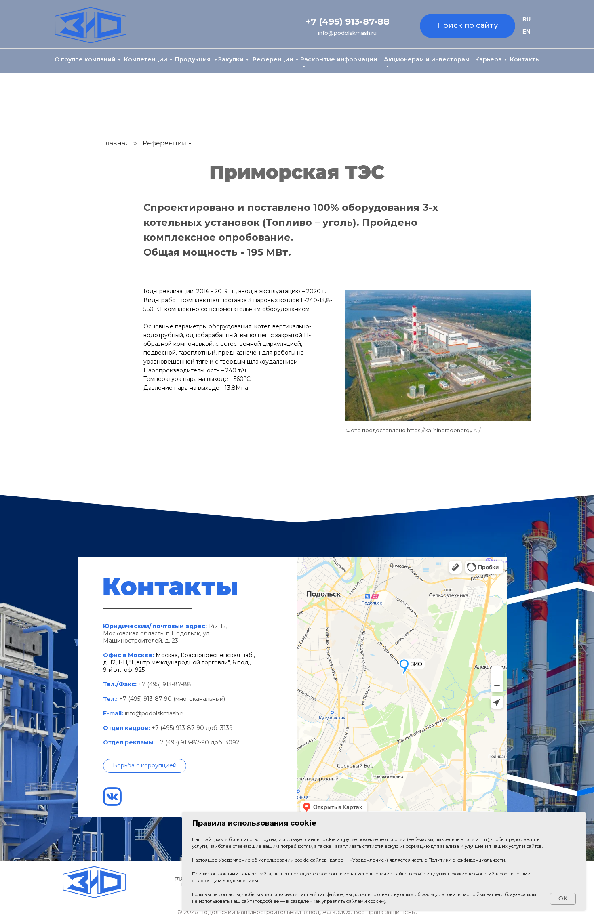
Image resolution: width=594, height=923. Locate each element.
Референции (273, 59)
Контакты (525, 59)
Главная (116, 143)
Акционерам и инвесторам (427, 59)
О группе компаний (85, 59)
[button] (144, 766)
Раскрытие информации (338, 59)
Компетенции (145, 59)
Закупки (231, 59)
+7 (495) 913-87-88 (347, 21)
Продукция (193, 59)
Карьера (488, 59)
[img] (90, 24)
